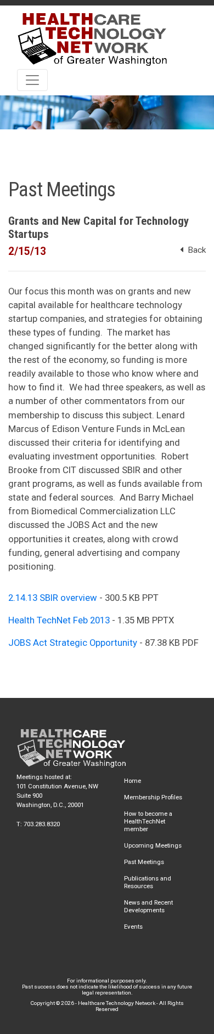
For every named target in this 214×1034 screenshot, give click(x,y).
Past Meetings (144, 862)
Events (133, 926)
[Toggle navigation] (32, 80)
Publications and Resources (147, 882)
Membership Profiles (153, 797)
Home (132, 781)
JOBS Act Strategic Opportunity (72, 642)
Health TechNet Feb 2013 (59, 620)
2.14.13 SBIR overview (52, 597)
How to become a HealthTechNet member (148, 821)
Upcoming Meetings (153, 845)
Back (194, 250)
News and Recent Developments (148, 906)
